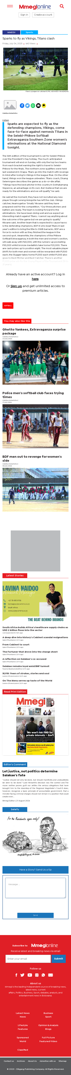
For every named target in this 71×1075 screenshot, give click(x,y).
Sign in (24, 15)
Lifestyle (23, 1025)
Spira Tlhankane (9, 640)
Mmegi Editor (8, 801)
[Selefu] (35, 837)
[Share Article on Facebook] (22, 105)
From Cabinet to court (15, 645)
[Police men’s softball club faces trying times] (35, 426)
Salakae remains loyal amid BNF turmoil (25, 666)
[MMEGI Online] (35, 7)
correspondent (8, 633)
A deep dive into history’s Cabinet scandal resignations (35, 637)
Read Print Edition (15, 692)
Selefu (15, 810)
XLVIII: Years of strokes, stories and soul (25, 673)
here (35, 279)
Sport (48, 1017)
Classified (22, 1050)
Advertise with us (48, 1061)
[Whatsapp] (44, 975)
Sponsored (23, 1038)
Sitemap (63, 1061)
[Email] (51, 975)
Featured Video (48, 1041)
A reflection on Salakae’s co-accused (24, 659)
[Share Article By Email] (38, 105)
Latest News (23, 1013)
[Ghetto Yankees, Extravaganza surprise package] (35, 363)
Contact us (9, 1061)
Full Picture (48, 1038)
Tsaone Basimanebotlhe (12, 669)
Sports (29, 32)
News (23, 1017)
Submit (58, 959)
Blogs (48, 1029)
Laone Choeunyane (10, 676)
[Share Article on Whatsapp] (33, 105)
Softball (8, 305)
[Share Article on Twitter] (27, 105)
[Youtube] (31, 975)
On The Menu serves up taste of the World (27, 681)
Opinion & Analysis (48, 1025)
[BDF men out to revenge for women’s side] (35, 490)
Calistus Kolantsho (9, 113)
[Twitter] (23, 975)
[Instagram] (38, 975)
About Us (32, 1061)
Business (48, 1013)
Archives (21, 1061)
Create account (43, 15)
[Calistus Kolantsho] (9, 105)
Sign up (16, 286)
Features (23, 1029)
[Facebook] (17, 975)
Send (35, 915)
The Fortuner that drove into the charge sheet (30, 652)
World (22, 1041)
